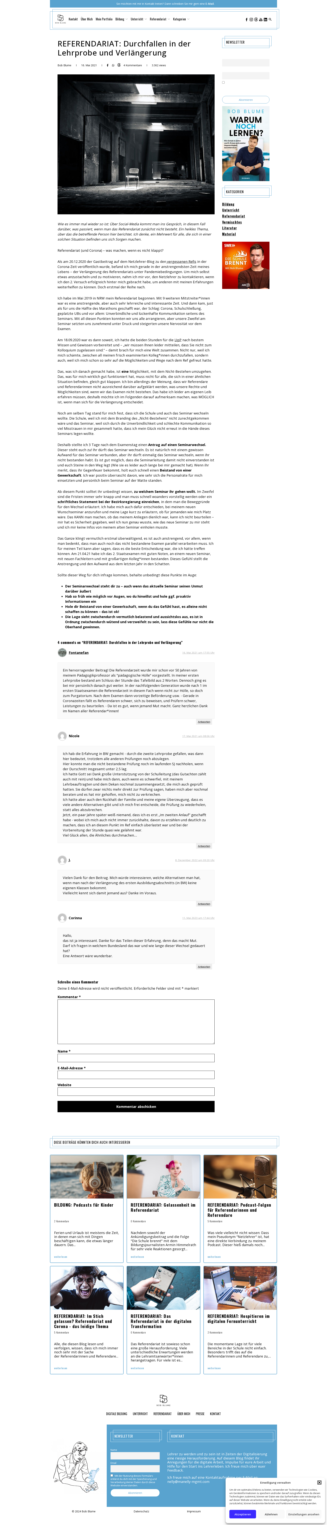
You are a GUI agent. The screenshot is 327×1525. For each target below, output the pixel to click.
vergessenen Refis (181, 261)
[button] (319, 1482)
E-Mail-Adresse (72, 1068)
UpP (177, 340)
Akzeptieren (242, 1514)
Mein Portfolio (104, 19)
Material (229, 234)
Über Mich (87, 19)
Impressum (194, 1511)
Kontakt (73, 19)
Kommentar (69, 997)
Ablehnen (271, 1514)
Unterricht (230, 210)
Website (64, 1085)
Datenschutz (141, 1511)
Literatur (229, 228)
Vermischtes (232, 222)
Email (225, 69)
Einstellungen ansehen (303, 1514)
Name (64, 1051)
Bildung (228, 204)
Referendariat (233, 216)
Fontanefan (79, 652)
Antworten (204, 721)
